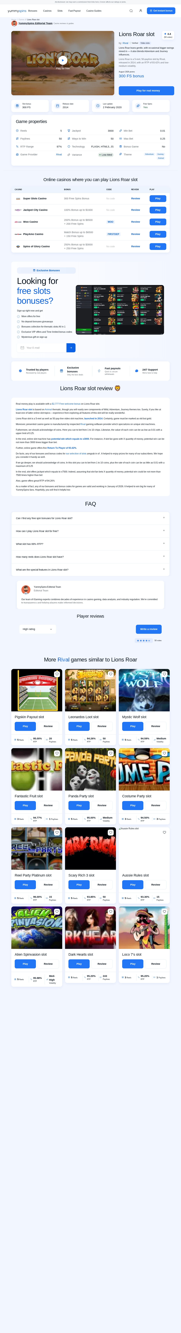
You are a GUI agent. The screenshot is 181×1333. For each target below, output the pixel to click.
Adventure (149, 154)
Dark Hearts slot (80, 954)
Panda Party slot (81, 796)
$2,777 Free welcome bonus (66, 404)
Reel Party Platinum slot (33, 875)
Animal (161, 158)
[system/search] (131, 10)
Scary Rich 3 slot (81, 875)
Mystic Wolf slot (134, 717)
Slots (60, 11)
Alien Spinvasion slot (31, 954)
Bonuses (32, 11)
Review (135, 198)
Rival (59, 154)
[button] (90, 518)
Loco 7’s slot (131, 954)
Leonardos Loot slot (83, 717)
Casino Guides (93, 11)
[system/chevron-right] (71, 347)
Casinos (47, 11)
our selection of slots (76, 453)
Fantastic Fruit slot (29, 796)
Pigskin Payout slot (29, 717)
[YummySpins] (17, 11)
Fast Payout (74, 11)
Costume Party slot (136, 796)
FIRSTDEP (113, 234)
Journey (160, 154)
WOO (110, 222)
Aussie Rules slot (135, 875)
